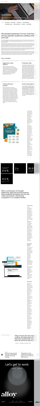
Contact (36, 10)
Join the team (20, 368)
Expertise (36, 8)
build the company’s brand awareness (15, 41)
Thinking (36, 9)
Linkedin (16, 401)
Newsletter (30, 401)
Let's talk (2, 401)
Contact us (13, 368)
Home (36, 5)
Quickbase (7, 40)
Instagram (13, 401)
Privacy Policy (20, 401)
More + (36, 12)
